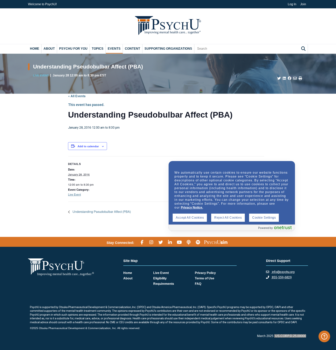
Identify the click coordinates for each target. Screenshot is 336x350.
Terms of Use (204, 278)
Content (132, 48)
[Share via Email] (295, 78)
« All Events (77, 96)
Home (34, 48)
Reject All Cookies (228, 217)
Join (303, 4)
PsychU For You (73, 48)
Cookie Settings (264, 217)
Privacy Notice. (192, 207)
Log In (292, 4)
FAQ (198, 283)
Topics (97, 48)
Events (114, 48)
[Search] (304, 49)
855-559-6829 (281, 277)
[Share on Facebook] (289, 78)
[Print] (300, 78)
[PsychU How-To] (324, 336)
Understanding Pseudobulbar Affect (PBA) (101, 211)
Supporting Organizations (168, 48)
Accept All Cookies (190, 217)
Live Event (74, 194)
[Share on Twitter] (279, 78)
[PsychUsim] (216, 242)
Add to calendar (88, 146)
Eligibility (160, 278)
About (49, 48)
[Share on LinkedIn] (284, 78)
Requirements (163, 283)
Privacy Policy (205, 273)
